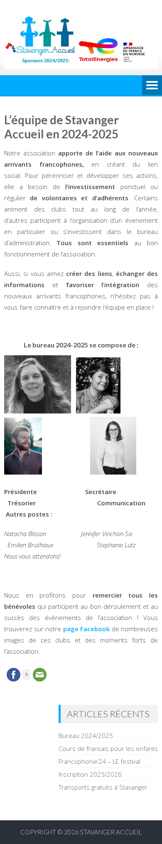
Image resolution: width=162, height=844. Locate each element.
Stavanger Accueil (111, 832)
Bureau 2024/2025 (86, 735)
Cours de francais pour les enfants (108, 748)
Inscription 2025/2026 (90, 774)
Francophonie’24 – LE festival (99, 761)
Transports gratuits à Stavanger (103, 787)
